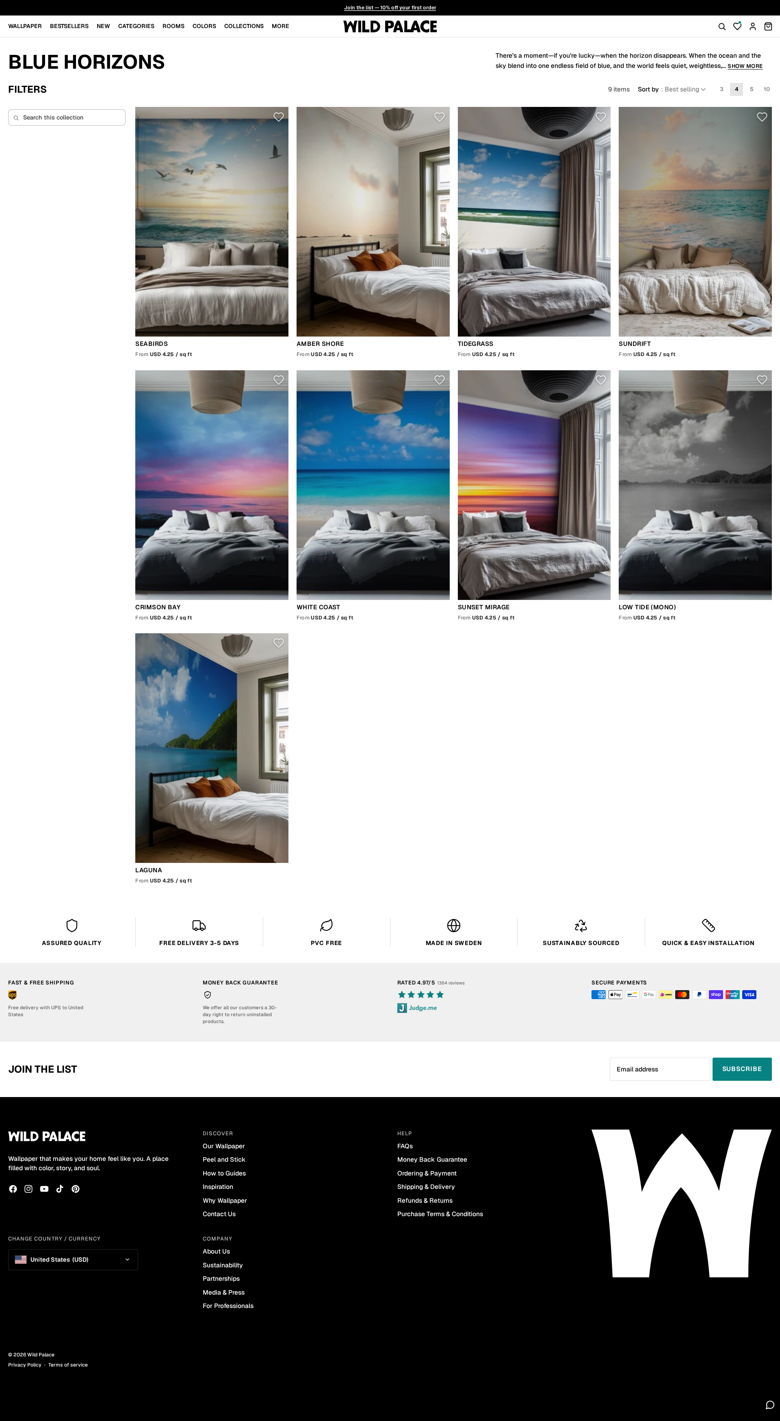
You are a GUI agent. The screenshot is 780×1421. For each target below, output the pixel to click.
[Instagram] (28, 1189)
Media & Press (224, 1292)
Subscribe (742, 1069)
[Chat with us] (770, 1404)
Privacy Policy (24, 1365)
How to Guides (224, 1173)
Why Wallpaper (225, 1200)
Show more (745, 66)
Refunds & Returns (425, 1200)
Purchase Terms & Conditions (440, 1214)
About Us (216, 1251)
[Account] (753, 26)
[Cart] (768, 26)
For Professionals (228, 1305)
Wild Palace (40, 1354)
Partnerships (221, 1278)
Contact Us (219, 1214)
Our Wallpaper (224, 1146)
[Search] (722, 26)
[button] (672, 89)
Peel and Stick (224, 1159)
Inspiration (218, 1186)
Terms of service (68, 1365)
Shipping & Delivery (426, 1186)
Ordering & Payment (427, 1173)
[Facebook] (13, 1189)
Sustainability (223, 1265)
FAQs (405, 1146)
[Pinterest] (75, 1189)
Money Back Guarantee (432, 1159)
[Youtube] (44, 1189)
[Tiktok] (60, 1189)
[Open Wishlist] (737, 26)
